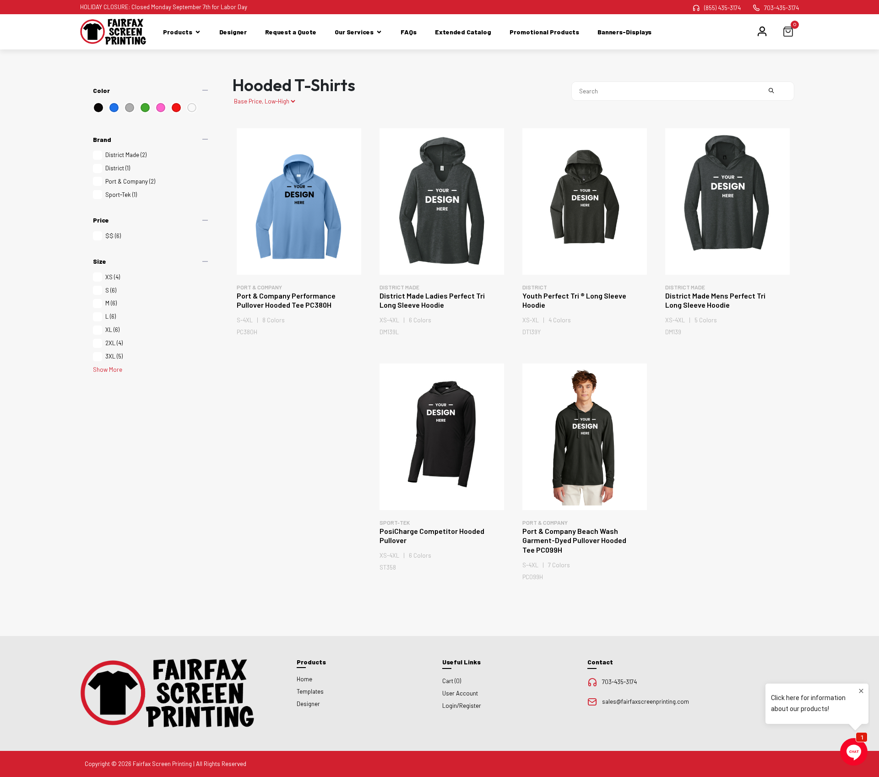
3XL (114, 356)
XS (112, 277)
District (117, 168)
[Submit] (771, 91)
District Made (125, 154)
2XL (114, 343)
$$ (113, 235)
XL (112, 329)
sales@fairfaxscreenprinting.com (645, 701)
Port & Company (130, 181)
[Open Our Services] (379, 32)
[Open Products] (198, 32)
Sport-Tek (121, 194)
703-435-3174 (781, 7)
